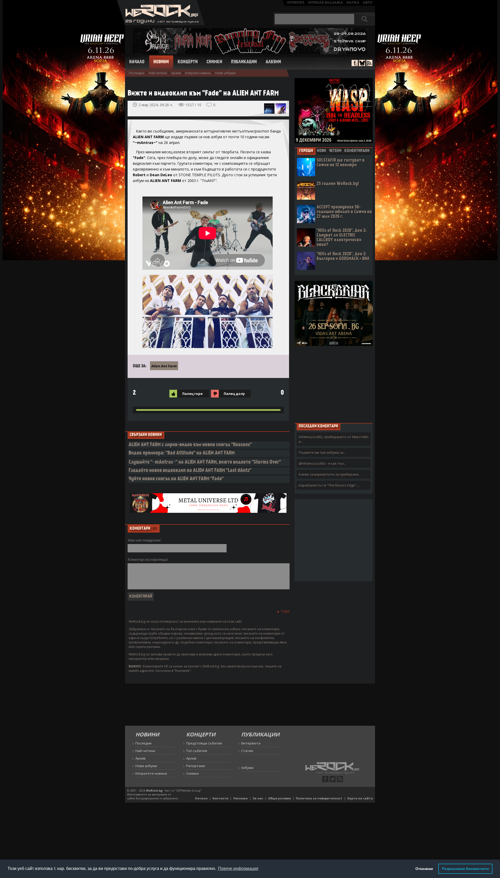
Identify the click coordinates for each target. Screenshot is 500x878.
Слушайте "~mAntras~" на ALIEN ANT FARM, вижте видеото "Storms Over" (205, 462)
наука (352, 2)
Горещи (306, 151)
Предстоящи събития (204, 743)
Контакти (220, 798)
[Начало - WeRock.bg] (161, 24)
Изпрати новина (198, 73)
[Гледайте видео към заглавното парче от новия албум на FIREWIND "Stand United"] (281, 108)
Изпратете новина (151, 773)
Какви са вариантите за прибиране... (330, 474)
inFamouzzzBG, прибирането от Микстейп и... (333, 439)
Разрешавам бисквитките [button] (465, 869)
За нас (258, 798)
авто (367, 2)
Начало (137, 62)
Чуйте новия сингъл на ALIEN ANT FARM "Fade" (176, 479)
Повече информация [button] (238, 868)
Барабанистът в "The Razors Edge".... (329, 485)
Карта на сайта (360, 798)
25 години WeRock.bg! (338, 184)
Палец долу (234, 393)
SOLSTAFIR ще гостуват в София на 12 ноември (341, 162)
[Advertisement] (334, 384)
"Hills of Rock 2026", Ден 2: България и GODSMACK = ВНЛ (343, 256)
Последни (136, 73)
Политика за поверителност (319, 798)
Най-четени (158, 73)
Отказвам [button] (424, 869)
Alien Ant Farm (164, 366)
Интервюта (250, 743)
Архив (176, 73)
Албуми (273, 62)
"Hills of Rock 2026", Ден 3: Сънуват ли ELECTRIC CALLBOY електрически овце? (341, 238)
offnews (295, 2)
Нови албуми (225, 73)
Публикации (244, 62)
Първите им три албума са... (322, 452)
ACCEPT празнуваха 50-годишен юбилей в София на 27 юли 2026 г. (344, 212)
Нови (321, 151)
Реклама (240, 798)
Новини (161, 62)
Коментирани (357, 151)
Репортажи (195, 765)
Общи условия (279, 798)
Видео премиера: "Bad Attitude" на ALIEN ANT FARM (182, 453)
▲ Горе (283, 611)
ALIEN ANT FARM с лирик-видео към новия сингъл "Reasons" (190, 445)
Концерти (188, 62)
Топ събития (196, 750)
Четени (335, 151)
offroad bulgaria (325, 2)
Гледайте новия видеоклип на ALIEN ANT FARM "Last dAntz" (190, 470)
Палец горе (192, 393)
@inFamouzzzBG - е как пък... (322, 463)
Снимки (214, 62)
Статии (247, 750)
